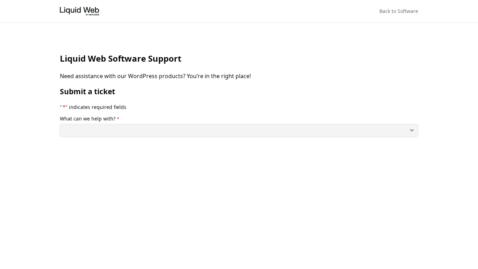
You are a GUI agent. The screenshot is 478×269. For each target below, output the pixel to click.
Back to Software (398, 11)
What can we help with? (89, 119)
